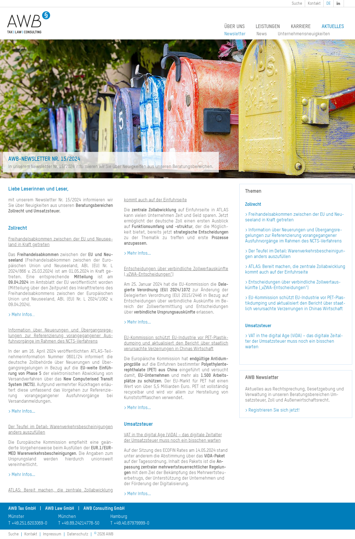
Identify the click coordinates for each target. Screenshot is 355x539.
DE (328, 4)
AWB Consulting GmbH (104, 509)
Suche (297, 4)
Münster (16, 517)
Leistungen (268, 26)
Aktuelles (333, 26)
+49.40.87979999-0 (131, 523)
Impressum (52, 534)
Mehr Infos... (23, 411)
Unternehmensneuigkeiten (304, 34)
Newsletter (234, 34)
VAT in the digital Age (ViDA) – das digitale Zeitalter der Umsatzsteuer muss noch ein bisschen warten (294, 341)
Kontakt (314, 4)
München (67, 517)
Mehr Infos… (23, 315)
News (262, 34)
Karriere (301, 26)
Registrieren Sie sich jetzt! (274, 410)
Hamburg (118, 517)
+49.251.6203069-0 (29, 523)
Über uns (234, 26)
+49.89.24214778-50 (80, 523)
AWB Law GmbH (59, 509)
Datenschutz (77, 534)
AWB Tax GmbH (22, 509)
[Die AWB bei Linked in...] (339, 3)
